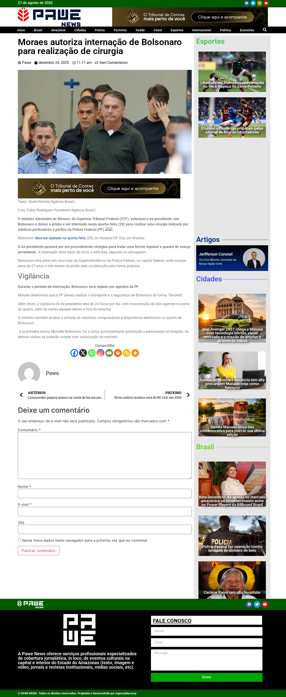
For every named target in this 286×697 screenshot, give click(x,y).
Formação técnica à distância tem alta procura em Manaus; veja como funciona (232, 384)
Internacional (201, 30)
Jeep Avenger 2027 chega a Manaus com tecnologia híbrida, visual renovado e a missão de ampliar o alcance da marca (232, 335)
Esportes (177, 30)
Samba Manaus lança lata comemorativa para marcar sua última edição (232, 431)
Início (21, 30)
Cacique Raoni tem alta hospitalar (232, 592)
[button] (264, 29)
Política (225, 30)
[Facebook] (246, 3)
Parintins (120, 30)
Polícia (100, 30)
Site (21, 522)
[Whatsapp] (92, 353)
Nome (24, 486)
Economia (247, 30)
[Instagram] (259, 3)
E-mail (25, 504)
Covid (158, 30)
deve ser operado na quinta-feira (60, 238)
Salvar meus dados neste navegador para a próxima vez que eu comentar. (85, 540)
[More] (135, 353)
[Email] (109, 353)
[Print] (118, 353)
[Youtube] (266, 3)
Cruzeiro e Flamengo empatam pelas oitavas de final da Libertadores (232, 130)
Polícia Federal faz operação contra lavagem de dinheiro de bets (232, 548)
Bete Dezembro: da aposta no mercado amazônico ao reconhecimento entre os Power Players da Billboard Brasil (232, 501)
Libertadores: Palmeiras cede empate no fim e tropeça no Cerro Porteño (232, 84)
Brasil (38, 30)
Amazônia (58, 30)
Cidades (80, 30)
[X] (83, 353)
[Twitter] (253, 3)
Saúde (140, 30)
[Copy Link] (126, 353)
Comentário (29, 430)
